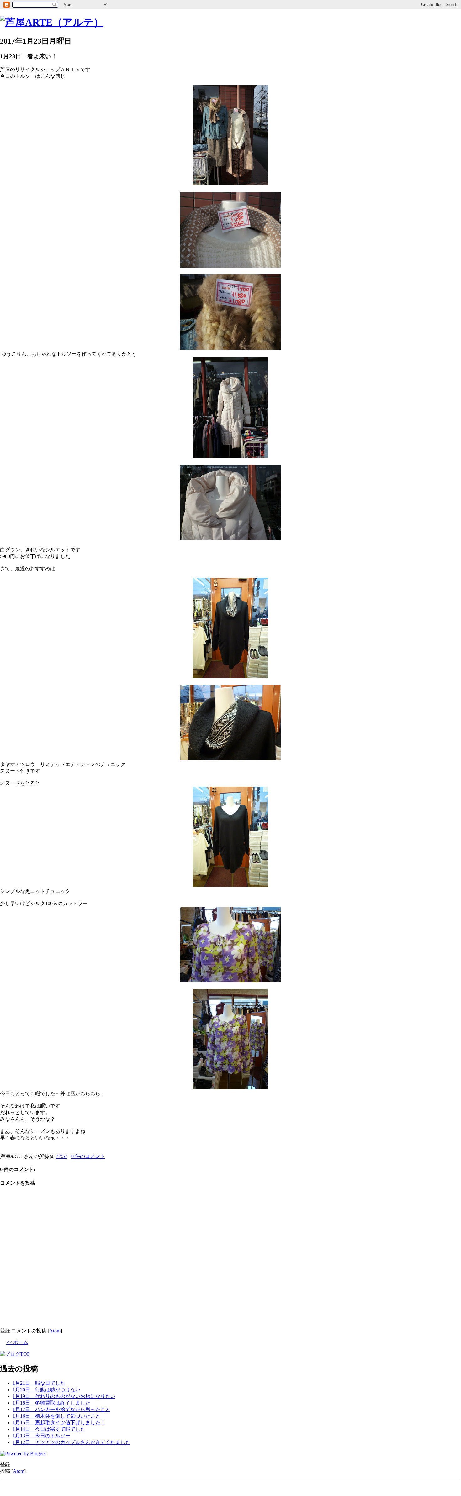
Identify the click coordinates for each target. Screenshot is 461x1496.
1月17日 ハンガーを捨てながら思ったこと (61, 1409)
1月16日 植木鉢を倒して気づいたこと (56, 1416)
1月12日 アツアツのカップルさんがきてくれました (71, 1442)
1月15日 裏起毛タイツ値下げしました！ (59, 1422)
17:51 (61, 1156)
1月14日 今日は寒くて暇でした (49, 1429)
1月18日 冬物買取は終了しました (51, 1402)
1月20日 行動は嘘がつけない (46, 1389)
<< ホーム (17, 1342)
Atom (55, 1330)
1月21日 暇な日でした (39, 1383)
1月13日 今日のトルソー (41, 1435)
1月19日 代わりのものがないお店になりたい (64, 1396)
